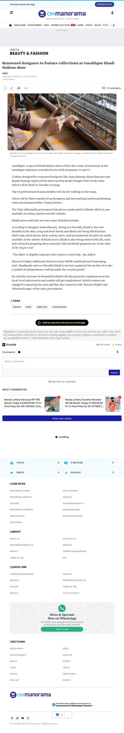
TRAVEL (66, 667)
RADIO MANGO (17, 516)
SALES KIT (67, 574)
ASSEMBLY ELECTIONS (63, 25)
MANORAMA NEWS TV (73, 503)
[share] (11, 88)
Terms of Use (17, 557)
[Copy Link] (26, 88)
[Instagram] (17, 718)
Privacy (14, 551)
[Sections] (11, 12)
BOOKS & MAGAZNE (72, 516)
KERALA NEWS (20, 25)
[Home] (10, 25)
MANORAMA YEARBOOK (21, 509)
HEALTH (98, 25)
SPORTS (89, 25)
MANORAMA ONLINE (20, 490)
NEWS (46, 25)
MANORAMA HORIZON (21, 497)
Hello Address (70, 490)
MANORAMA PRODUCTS (21, 545)
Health (13, 661)
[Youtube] (22, 718)
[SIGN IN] (112, 12)
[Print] (19, 88)
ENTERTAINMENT (35, 25)
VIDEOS (13, 673)
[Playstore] (19, 705)
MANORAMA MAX (71, 509)
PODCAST (15, 680)
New (73, 25)
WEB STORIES (69, 673)
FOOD (13, 667)
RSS (64, 557)
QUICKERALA (16, 522)
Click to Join (62, 629)
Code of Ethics (71, 593)
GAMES (80, 25)
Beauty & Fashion (29, 53)
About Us (15, 538)
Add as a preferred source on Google (63, 322)
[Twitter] (28, 718)
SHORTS (67, 680)
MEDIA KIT (67, 545)
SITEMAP (14, 586)
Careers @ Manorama (74, 551)
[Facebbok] (12, 718)
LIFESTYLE (67, 655)
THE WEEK (14, 503)
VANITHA (67, 497)
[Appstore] (41, 705)
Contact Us (69, 538)
